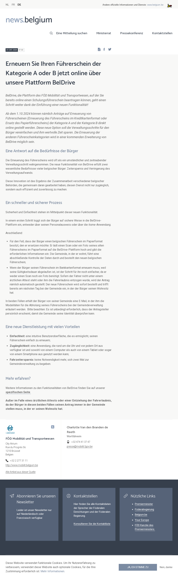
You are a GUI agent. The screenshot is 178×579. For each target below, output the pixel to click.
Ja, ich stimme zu (137, 567)
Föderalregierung (144, 509)
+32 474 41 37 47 (80, 441)
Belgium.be (141, 514)
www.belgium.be (155, 4)
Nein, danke (166, 567)
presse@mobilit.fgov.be (79, 446)
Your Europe (142, 520)
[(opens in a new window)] (103, 49)
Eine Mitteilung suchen (71, 33)
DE (19, 4)
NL (7, 4)
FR (13, 4)
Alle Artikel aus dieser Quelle (20, 472)
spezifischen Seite (18, 392)
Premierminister (144, 504)
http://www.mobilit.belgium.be (22, 465)
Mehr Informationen (52, 571)
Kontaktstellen (162, 33)
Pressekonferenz (131, 33)
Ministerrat (103, 33)
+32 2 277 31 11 (19, 460)
